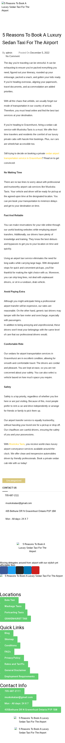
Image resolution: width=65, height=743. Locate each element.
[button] (56, 11)
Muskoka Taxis (17, 444)
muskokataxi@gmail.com (19, 503)
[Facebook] (4, 570)
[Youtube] (35, 570)
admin (9, 52)
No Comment (13, 56)
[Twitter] (12, 570)
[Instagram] (20, 570)
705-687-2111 (12, 495)
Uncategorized (13, 480)
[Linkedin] (28, 570)
